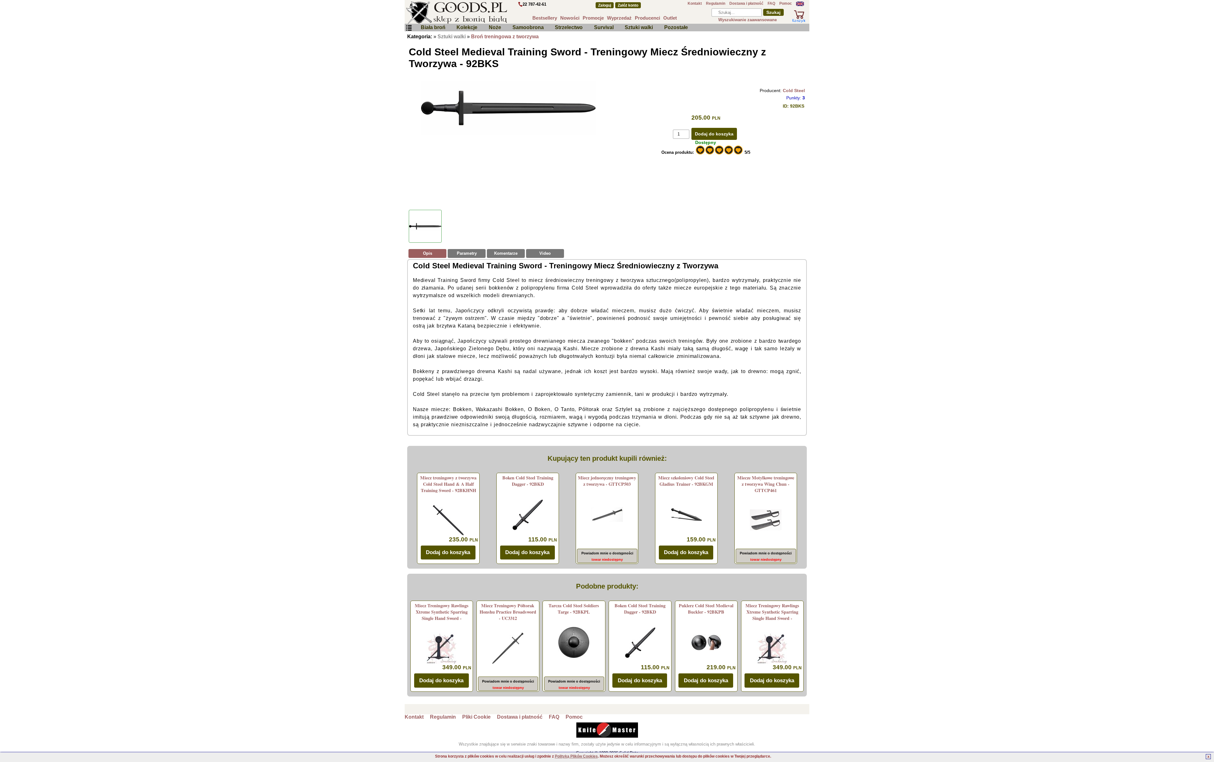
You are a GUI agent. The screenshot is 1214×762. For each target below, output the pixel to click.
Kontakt (695, 3)
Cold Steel (794, 90)
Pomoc (785, 3)
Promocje (593, 18)
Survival (604, 27)
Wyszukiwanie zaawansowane (747, 19)
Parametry (467, 253)
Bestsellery (544, 18)
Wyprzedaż (619, 18)
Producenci (647, 18)
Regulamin (715, 3)
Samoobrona (528, 27)
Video (545, 253)
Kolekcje (467, 27)
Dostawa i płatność (746, 3)
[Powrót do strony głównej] (475, 13)
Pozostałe (676, 27)
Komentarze (506, 253)
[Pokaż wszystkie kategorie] (409, 28)
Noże (495, 27)
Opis (427, 253)
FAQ (771, 3)
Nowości (569, 18)
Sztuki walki (639, 27)
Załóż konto (628, 5)
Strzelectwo (569, 27)
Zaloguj (604, 5)
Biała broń (433, 27)
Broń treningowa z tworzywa (505, 36)
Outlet (670, 18)
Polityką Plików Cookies (576, 756)
